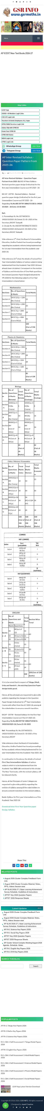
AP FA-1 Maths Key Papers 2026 (13, 1031)
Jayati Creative (27, 1104)
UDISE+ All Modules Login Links (13, 113)
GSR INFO (24, 1101)
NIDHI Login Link (7, 138)
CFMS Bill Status (7, 135)
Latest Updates (29, 173)
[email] (27, 1107)
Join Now (36, 146)
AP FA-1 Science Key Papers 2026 (17, 929)
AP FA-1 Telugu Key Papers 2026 (13, 1026)
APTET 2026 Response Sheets (17, 898)
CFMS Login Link (7, 142)
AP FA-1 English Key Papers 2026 (17, 948)
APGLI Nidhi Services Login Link (13, 124)
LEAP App (5, 110)
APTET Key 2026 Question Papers (18, 895)
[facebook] (13, 2)
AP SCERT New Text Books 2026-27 (17, 53)
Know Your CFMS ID (9, 131)
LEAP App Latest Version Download (26, 1087)
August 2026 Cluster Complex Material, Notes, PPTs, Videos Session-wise (22, 885)
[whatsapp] (27, 2)
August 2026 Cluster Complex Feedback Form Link (22, 879)
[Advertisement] (22, 78)
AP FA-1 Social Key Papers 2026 (16, 933)
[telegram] (16, 2)
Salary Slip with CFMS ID (10, 128)
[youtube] (20, 2)
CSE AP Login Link (8, 117)
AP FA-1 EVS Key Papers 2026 (16, 952)
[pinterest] (30, 2)
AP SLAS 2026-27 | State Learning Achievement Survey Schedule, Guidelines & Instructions (23, 891)
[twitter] (23, 2)
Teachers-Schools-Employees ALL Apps (16, 121)
